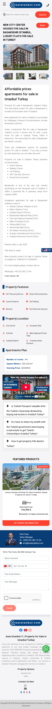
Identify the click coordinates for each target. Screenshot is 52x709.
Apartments (26, 673)
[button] (4, 76)
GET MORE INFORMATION (26, 523)
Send (9, 608)
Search (42, 14)
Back (42, 25)
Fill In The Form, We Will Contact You (19, 552)
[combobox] (8, 566)
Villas (26, 676)
